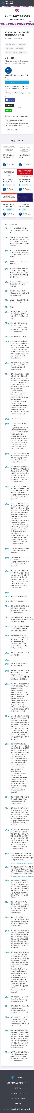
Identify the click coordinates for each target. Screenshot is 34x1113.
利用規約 (18, 1088)
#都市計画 (9, 48)
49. (8, 997)
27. (8, 601)
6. (8, 282)
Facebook (11, 100)
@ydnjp (7, 80)
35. (8, 671)
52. (8, 1031)
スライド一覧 (10, 82)
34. (8, 664)
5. (8, 269)
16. (8, 419)
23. (8, 558)
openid (25, 185)
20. (8, 487)
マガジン (18, 1104)
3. (8, 251)
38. (8, 744)
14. (8, 363)
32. (8, 653)
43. (8, 867)
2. (8, 237)
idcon (8, 185)
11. (8, 323)
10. (8, 312)
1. (8, 228)
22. (8, 549)
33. (8, 660)
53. (8, 1052)
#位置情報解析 (11, 44)
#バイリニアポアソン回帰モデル (16, 53)
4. (8, 262)
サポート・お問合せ (18, 1098)
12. (8, 337)
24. (8, 571)
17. (8, 424)
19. (8, 467)
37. (8, 716)
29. (8, 617)
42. (8, 854)
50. (8, 1006)
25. (8, 593)
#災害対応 (22, 44)
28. (8, 606)
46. (8, 918)
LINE (9, 110)
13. (8, 341)
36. (8, 684)
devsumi (9, 209)
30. (8, 627)
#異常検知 (19, 48)
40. (8, 808)
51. (8, 1017)
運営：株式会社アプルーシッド (18, 1083)
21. (8, 504)
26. (8, 596)
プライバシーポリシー (18, 1093)
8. (8, 300)
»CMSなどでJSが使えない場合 (20, 116)
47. (8, 931)
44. (8, 881)
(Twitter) (10, 105)
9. (8, 307)
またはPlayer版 (17, 107)
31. (8, 636)
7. (8, 291)
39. (8, 797)
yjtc (24, 209)
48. (8, 952)
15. (8, 374)
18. (8, 454)
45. (8, 902)
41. (8, 830)
